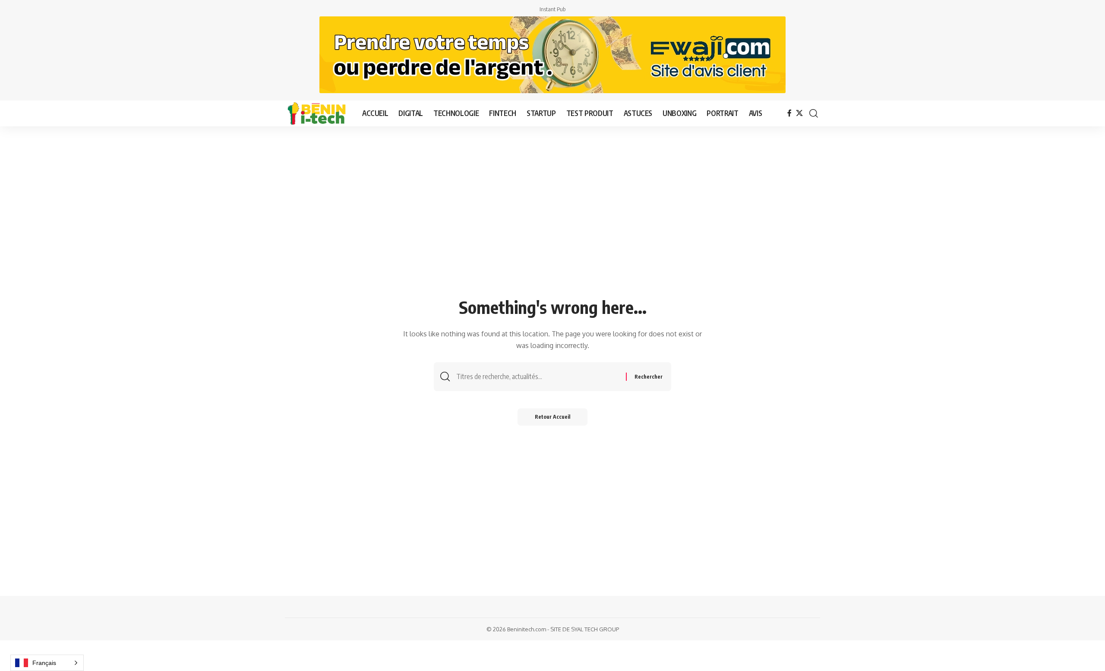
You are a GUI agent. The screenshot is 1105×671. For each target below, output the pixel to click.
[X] (799, 113)
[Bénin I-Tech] (316, 113)
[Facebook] (789, 113)
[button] (813, 113)
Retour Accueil (552, 417)
